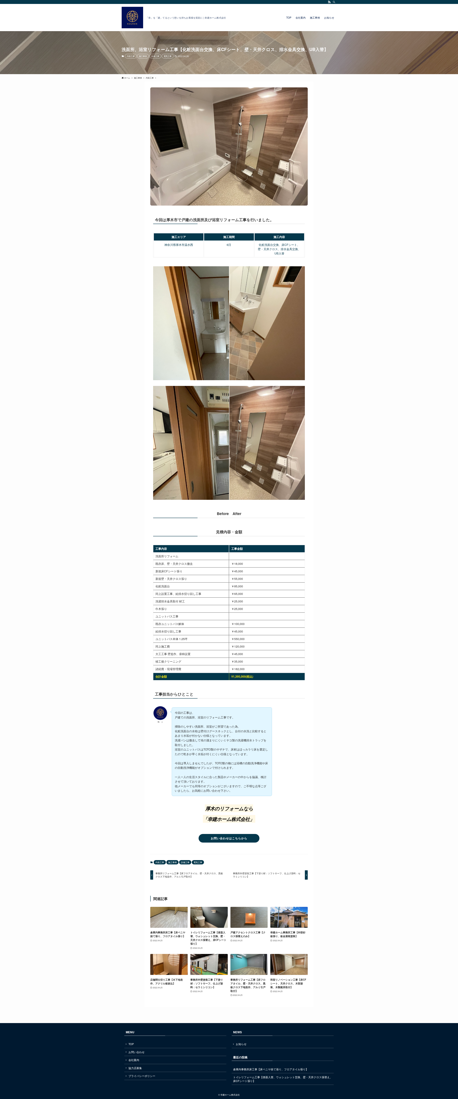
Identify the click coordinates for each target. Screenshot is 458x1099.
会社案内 (133, 1060)
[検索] (334, 2)
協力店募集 (135, 1068)
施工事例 (143, 56)
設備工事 (155, 56)
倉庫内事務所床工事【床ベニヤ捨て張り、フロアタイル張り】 (270, 1069)
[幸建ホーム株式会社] (132, 17)
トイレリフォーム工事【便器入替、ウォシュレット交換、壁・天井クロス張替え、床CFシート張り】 (282, 1079)
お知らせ (241, 1044)
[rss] (329, 2)
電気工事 (168, 56)
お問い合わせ (136, 1052)
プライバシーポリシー (141, 1076)
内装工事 (131, 56)
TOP (131, 1044)
